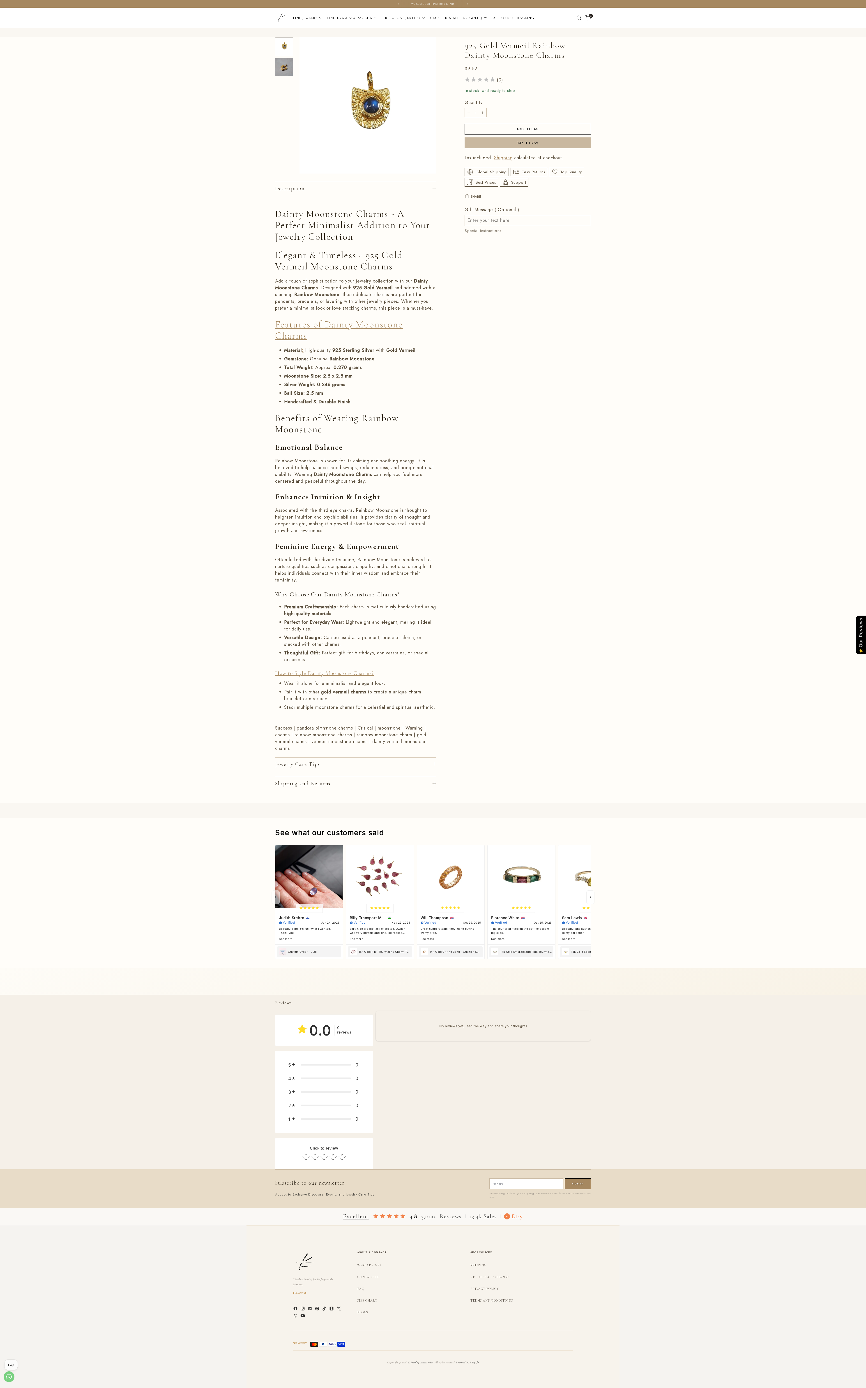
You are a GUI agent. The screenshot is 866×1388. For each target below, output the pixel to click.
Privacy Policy (484, 1289)
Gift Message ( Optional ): (493, 209)
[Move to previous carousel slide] (576, 986)
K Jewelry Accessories (420, 1362)
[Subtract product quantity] (469, 112)
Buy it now (527, 142)
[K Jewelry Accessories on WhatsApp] (296, 1316)
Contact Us (368, 1277)
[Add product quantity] (482, 112)
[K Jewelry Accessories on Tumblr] (332, 1309)
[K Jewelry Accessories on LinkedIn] (310, 1309)
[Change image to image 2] (284, 67)
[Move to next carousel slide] (587, 986)
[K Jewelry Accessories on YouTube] (303, 1316)
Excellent (356, 1216)
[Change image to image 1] (284, 46)
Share (475, 196)
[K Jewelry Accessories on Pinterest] (317, 1309)
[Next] (467, 4)
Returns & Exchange (489, 1277)
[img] (480, 80)
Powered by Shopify (467, 1362)
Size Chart (367, 1300)
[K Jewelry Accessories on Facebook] (296, 1309)
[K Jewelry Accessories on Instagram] (303, 1309)
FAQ (360, 1289)
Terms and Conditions (491, 1300)
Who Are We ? (369, 1265)
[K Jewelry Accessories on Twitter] (339, 1309)
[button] (324, 1065)
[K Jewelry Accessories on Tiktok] (324, 1309)
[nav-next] (590, 897)
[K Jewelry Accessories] (280, 17)
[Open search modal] (578, 17)
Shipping (503, 158)
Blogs (362, 1312)
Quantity (474, 102)
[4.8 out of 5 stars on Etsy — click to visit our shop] (389, 1216)
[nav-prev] (276, 897)
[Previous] (399, 4)
